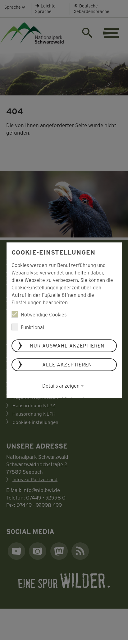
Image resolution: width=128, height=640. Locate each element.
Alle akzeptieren (67, 364)
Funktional (32, 327)
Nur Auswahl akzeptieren (67, 345)
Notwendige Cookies (43, 314)
